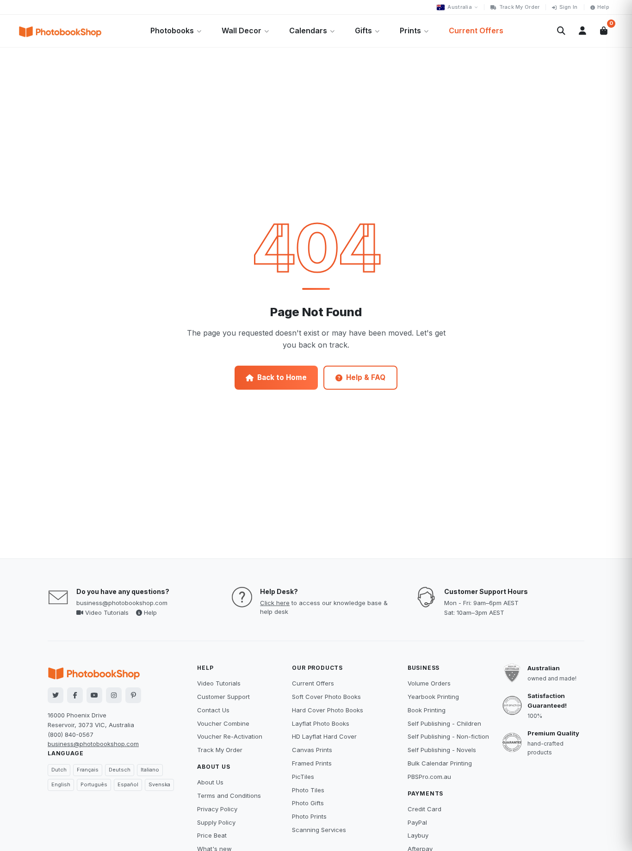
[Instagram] (114, 695)
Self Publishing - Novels (442, 749)
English (60, 784)
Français (88, 769)
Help (603, 7)
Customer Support (223, 696)
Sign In (568, 7)
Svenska (159, 784)
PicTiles (303, 776)
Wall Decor (241, 30)
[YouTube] (94, 695)
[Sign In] (582, 31)
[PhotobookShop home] (60, 31)
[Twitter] (55, 695)
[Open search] (561, 31)
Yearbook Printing (433, 696)
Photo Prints (309, 816)
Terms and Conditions (229, 795)
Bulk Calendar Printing (440, 763)
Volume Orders (429, 683)
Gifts (363, 30)
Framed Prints (312, 763)
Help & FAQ (365, 377)
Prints (410, 30)
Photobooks (172, 30)
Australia (459, 7)
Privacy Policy (217, 809)
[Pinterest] (133, 695)
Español (128, 784)
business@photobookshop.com (121, 602)
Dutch (59, 769)
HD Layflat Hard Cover (324, 736)
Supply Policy (216, 822)
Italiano (150, 769)
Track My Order (519, 7)
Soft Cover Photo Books (326, 696)
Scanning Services (319, 829)
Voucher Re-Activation (229, 736)
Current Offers (476, 30)
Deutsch (119, 769)
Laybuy (418, 835)
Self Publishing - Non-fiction (448, 736)
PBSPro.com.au (429, 776)
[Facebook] (75, 695)
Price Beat (212, 835)
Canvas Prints (312, 749)
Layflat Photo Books (320, 723)
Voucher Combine (223, 723)
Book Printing (427, 710)
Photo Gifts (308, 803)
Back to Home (282, 377)
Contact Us (213, 710)
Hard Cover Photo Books (327, 710)
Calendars (308, 30)
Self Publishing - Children (444, 723)
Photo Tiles (308, 790)
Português (94, 784)
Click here (275, 602)
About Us (210, 782)
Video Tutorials (106, 612)
